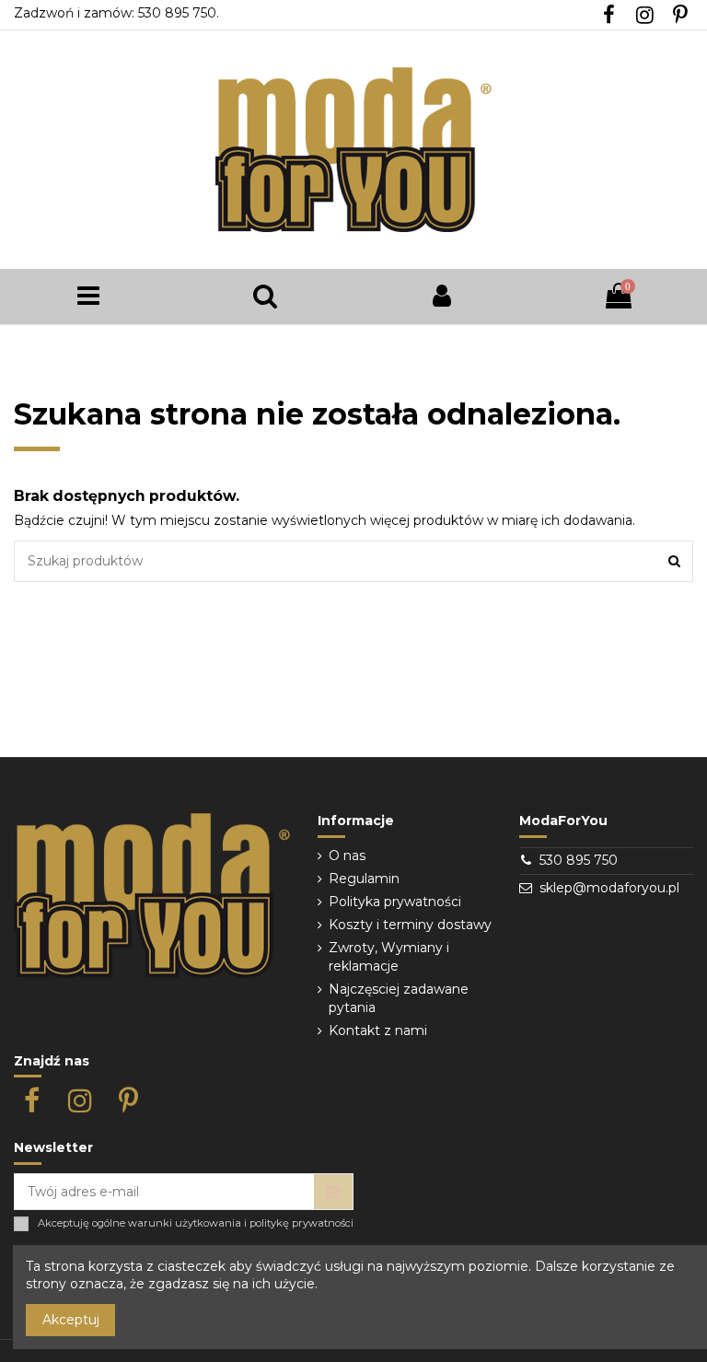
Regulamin (364, 878)
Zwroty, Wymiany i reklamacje (389, 956)
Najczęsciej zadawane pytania (399, 998)
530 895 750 (578, 860)
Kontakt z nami (378, 1030)
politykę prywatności (301, 1223)
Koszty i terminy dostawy (410, 924)
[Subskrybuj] (333, 1191)
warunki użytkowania (184, 1223)
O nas (347, 855)
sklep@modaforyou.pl (609, 887)
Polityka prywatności (395, 901)
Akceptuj (70, 1319)
